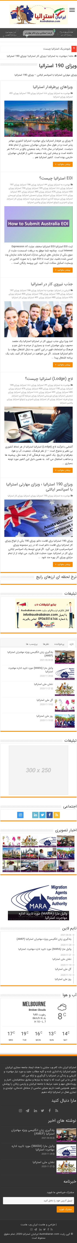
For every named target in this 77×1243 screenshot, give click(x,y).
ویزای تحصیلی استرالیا (32, 195)
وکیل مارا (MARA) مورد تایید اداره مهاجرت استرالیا (30, 670)
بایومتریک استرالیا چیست (56, 49)
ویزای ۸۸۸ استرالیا (64, 195)
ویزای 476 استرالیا (53, 192)
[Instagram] (20, 815)
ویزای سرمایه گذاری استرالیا (53, 199)
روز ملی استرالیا (45, 716)
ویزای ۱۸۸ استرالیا (45, 93)
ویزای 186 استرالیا (28, 184)
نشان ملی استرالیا (43, 684)
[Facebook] (49, 815)
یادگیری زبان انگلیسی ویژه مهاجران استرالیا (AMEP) (30, 654)
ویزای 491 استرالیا (19, 192)
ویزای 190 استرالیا (28, 93)
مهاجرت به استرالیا (57, 56)
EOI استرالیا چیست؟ (56, 178)
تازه (71, 644)
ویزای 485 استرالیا (36, 192)
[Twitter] (42, 815)
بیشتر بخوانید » (62, 164)
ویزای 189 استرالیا (40, 188)
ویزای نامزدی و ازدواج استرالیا (60, 202)
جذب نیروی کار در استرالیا (52, 284)
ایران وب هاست (29, 1225)
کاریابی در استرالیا (62, 290)
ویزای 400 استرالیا (23, 294)
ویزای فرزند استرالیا (31, 199)
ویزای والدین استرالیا (36, 202)
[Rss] (57, 815)
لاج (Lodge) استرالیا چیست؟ (49, 379)
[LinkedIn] (35, 815)
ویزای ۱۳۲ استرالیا (45, 184)
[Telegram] (27, 815)
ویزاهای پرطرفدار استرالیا (53, 87)
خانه (71, 56)
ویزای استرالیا (59, 97)
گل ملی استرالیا (45, 700)
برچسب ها (32, 644)
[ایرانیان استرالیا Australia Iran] (38, 14)
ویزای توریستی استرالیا (47, 396)
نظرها (46, 644)
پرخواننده (59, 644)
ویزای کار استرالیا (37, 56)
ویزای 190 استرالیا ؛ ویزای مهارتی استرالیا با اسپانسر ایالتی (39, 486)
